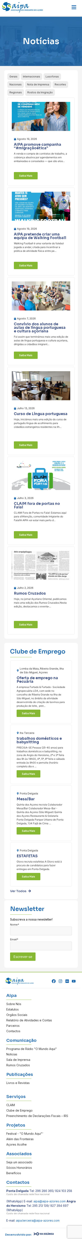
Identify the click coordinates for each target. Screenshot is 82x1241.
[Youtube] (74, 981)
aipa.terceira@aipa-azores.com (38, 1220)
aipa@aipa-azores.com (49, 1201)
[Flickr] (67, 981)
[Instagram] (60, 981)
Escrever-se (22, 957)
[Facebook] (54, 981)
